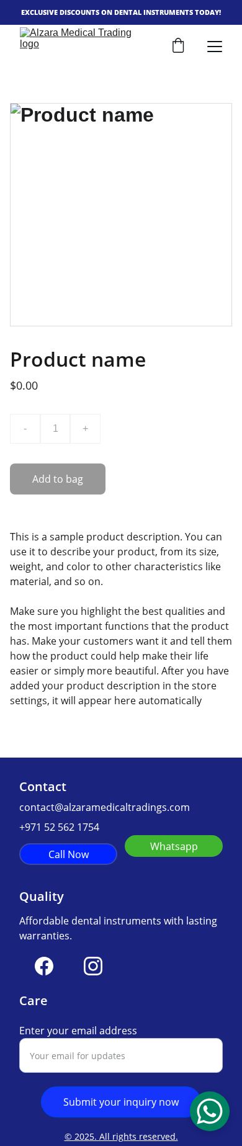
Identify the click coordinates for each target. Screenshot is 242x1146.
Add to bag (57, 479)
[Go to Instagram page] (93, 966)
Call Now (68, 854)
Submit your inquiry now (121, 1102)
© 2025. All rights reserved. (121, 1136)
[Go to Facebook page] (44, 966)
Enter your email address (78, 1030)
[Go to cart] (178, 46)
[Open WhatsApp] (210, 1111)
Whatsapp (174, 846)
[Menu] (214, 46)
